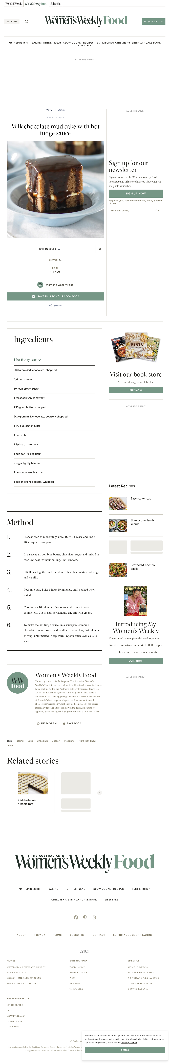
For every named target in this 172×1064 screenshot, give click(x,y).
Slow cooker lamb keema (142, 522)
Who (72, 977)
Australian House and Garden (26, 967)
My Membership (19, 43)
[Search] (26, 21)
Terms (57, 935)
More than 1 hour (87, 741)
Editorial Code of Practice (133, 935)
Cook (55, 268)
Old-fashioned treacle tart (27, 802)
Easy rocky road (141, 498)
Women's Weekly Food (59, 284)
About (21, 935)
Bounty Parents (138, 988)
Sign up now (135, 193)
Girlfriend (14, 1026)
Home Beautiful (17, 972)
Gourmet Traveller (140, 983)
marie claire (15, 1004)
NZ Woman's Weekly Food (143, 977)
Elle (9, 1010)
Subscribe (77, 935)
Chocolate (42, 741)
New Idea (75, 983)
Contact (99, 935)
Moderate (69, 741)
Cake (30, 741)
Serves (53, 260)
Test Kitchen (104, 43)
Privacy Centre (129, 1042)
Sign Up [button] (152, 22)
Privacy (39, 935)
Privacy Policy (145, 200)
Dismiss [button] (125, 1050)
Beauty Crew (15, 1021)
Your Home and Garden (21, 983)
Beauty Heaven (16, 1015)
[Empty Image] (118, 547)
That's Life (76, 988)
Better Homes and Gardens (24, 977)
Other (10, 745)
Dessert (56, 741)
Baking (37, 43)
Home (49, 110)
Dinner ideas (52, 43)
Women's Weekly (138, 967)
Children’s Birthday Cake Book (138, 43)
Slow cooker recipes (78, 43)
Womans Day (77, 967)
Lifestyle (111, 899)
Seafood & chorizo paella (143, 567)
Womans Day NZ (79, 972)
